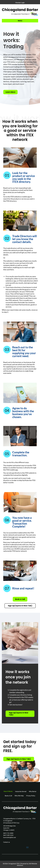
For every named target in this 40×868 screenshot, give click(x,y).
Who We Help (19, 795)
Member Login (20, 2)
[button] (12, 847)
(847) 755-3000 (8, 833)
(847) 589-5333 (8, 835)
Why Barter (32, 791)
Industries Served (20, 791)
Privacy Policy (30, 795)
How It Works (8, 791)
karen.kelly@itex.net (9, 837)
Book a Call (8, 795)
